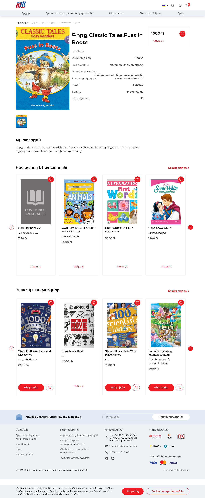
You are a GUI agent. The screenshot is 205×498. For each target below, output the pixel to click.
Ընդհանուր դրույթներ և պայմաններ (75, 451)
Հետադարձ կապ (151, 13)
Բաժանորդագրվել (171, 416)
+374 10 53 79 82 (119, 452)
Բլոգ (180, 13)
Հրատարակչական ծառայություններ (69, 13)
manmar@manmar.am (123, 446)
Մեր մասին (116, 13)
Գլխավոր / (22, 22)
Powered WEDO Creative (176, 470)
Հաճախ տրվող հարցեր (74, 457)
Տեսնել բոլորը (177, 167)
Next (190, 227)
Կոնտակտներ (24, 454)
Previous (11, 227)
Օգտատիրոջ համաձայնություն (92, 491)
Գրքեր (25, 13)
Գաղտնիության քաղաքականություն (72, 442)
